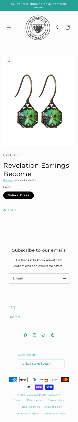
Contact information (27, 413)
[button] (8, 27)
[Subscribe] (64, 278)
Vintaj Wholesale (36, 395)
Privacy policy (55, 400)
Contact (14, 317)
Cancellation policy (55, 413)
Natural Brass (18, 195)
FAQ (12, 307)
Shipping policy (53, 407)
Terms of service (30, 407)
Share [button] (12, 209)
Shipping (8, 180)
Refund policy (35, 400)
